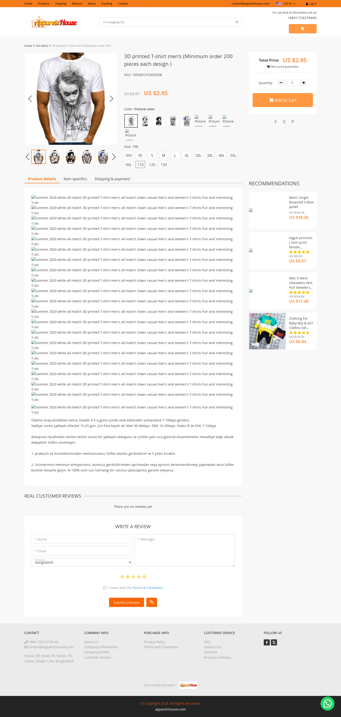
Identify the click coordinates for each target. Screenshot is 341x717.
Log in (312, 3)
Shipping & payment (112, 178)
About (92, 3)
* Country (40, 560)
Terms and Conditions (161, 647)
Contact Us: (213, 647)
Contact (123, 3)
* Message (146, 539)
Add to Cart (284, 100)
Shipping (60, 3)
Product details (42, 178)
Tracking (106, 3)
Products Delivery (217, 657)
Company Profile (96, 652)
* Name (41, 539)
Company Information (101, 647)
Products (43, 3)
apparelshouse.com (170, 709)
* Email (40, 551)
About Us (91, 642)
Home (28, 3)
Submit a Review (126, 602)
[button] (328, 704)
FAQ (207, 642)
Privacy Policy (154, 642)
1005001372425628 (147, 75)
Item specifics (75, 178)
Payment (210, 652)
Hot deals (42, 45)
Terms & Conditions (148, 587)
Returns (77, 3)
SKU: (127, 75)
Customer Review (97, 657)
